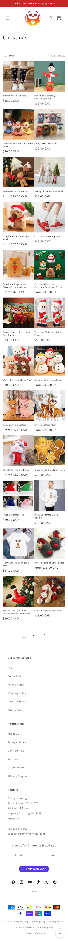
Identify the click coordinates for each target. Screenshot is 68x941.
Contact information (36, 933)
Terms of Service (17, 701)
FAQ (10, 667)
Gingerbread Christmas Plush (49, 469)
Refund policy (38, 921)
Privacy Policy (16, 710)
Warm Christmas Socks (14, 95)
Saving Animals (17, 742)
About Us (13, 733)
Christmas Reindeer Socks (47, 610)
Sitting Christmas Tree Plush (48, 191)
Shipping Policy (17, 693)
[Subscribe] (53, 855)
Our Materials (16, 750)
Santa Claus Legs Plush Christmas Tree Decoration (16, 612)
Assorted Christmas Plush (16, 191)
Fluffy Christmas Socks (45, 143)
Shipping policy (45, 927)
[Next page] (44, 635)
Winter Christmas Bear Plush (17, 380)
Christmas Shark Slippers (47, 236)
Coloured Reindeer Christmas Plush (18, 145)
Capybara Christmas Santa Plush (16, 238)
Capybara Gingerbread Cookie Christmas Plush (15, 286)
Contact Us (14, 676)
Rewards (13, 759)
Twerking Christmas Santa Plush (48, 333)
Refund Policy (16, 684)
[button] (7, 18)
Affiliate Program (18, 776)
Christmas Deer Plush (45, 424)
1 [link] (24, 635)
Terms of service (26, 927)
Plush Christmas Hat (13, 514)
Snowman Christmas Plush (48, 380)
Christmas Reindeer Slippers (49, 562)
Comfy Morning (20, 921)
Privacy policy (56, 921)
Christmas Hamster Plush (16, 469)
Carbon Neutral (17, 767)
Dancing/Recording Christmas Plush (44, 97)
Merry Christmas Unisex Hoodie (46, 516)
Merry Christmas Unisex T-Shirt (16, 564)
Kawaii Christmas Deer (14, 424)
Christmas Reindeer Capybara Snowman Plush (48, 286)
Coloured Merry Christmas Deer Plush (16, 333)
